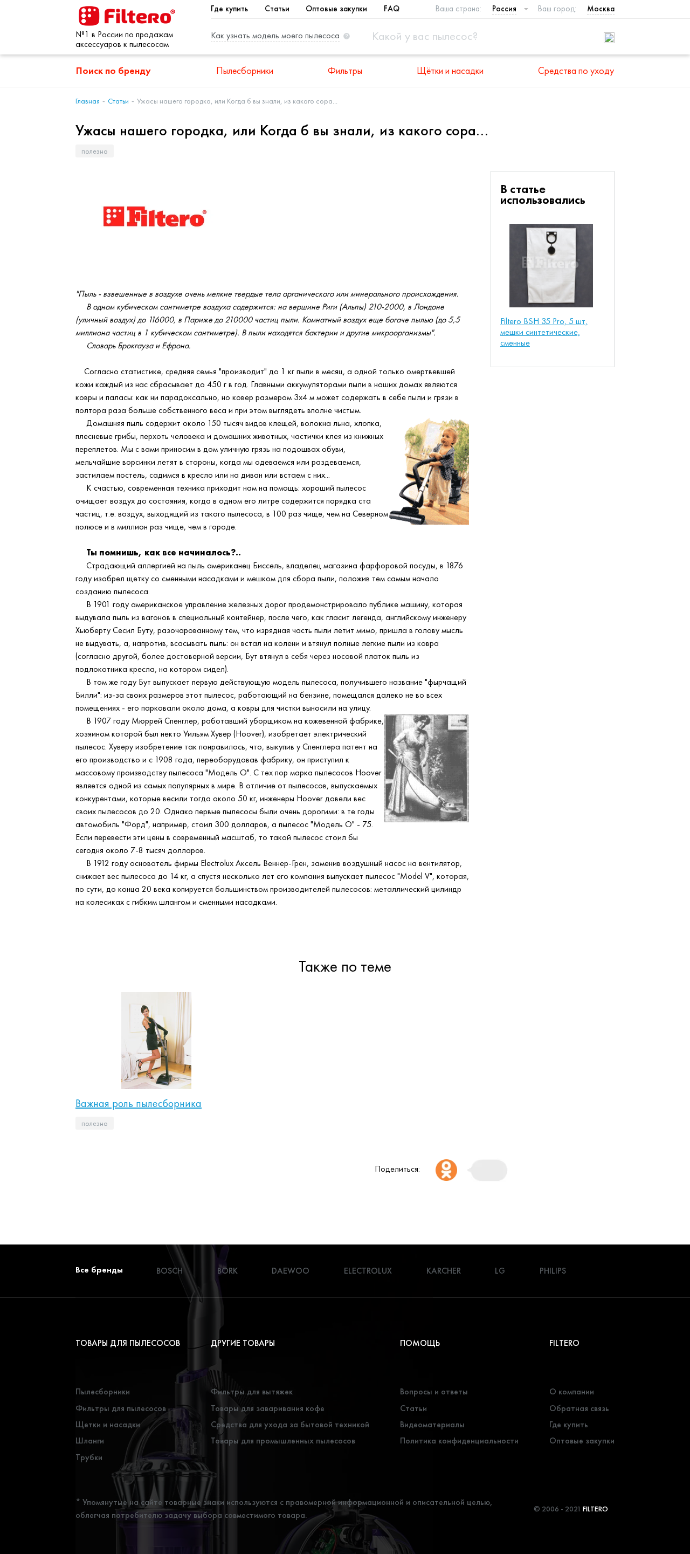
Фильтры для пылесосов (120, 1408)
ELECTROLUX (368, 1270)
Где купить (229, 8)
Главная (87, 101)
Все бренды (99, 1269)
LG (500, 1270)
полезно (94, 151)
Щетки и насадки (107, 1424)
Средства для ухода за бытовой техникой (290, 1424)
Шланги (89, 1440)
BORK (227, 1270)
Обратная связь (579, 1408)
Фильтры (345, 70)
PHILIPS (553, 1270)
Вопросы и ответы (434, 1391)
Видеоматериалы (432, 1424)
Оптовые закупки (336, 8)
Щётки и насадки (450, 70)
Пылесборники (244, 70)
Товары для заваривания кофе (268, 1408)
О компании (571, 1391)
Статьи (277, 8)
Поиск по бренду (113, 70)
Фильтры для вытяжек (252, 1391)
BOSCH (169, 1270)
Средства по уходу (576, 70)
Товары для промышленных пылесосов (283, 1440)
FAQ (391, 8)
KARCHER (443, 1270)
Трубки (88, 1457)
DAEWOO (290, 1270)
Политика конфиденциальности (459, 1440)
